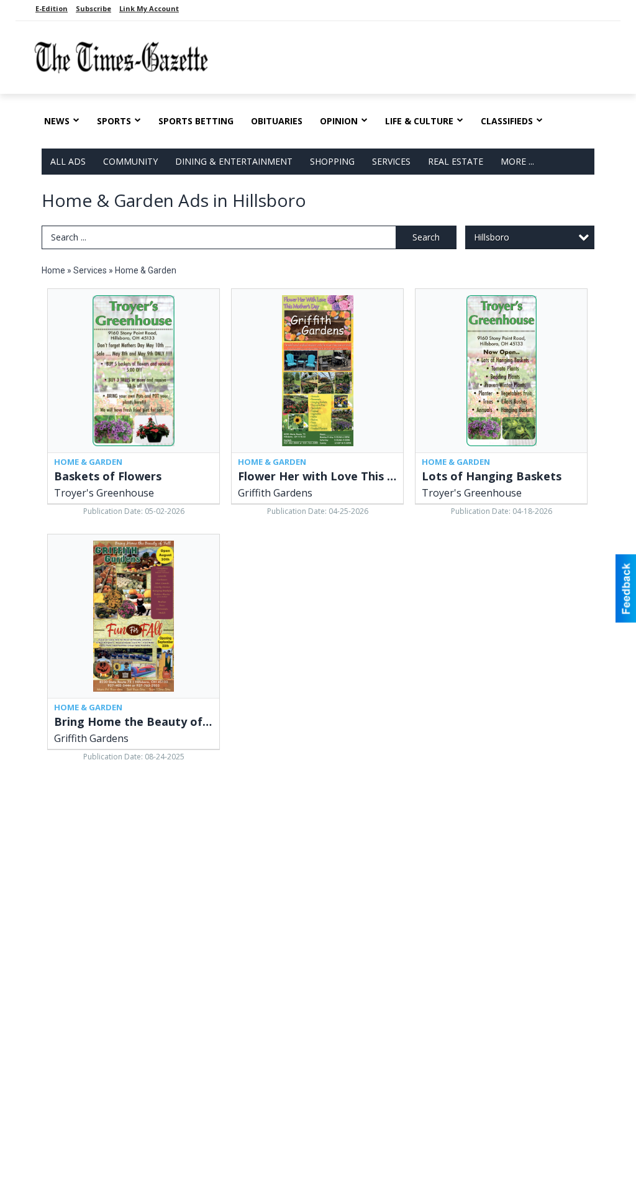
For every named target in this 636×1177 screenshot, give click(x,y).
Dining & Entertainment (234, 161)
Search (426, 237)
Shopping (332, 161)
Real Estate (455, 161)
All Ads (68, 161)
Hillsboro (491, 237)
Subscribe (93, 8)
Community (130, 161)
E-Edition (51, 8)
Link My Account (149, 8)
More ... (517, 161)
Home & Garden (145, 270)
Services (391, 161)
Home (53, 270)
